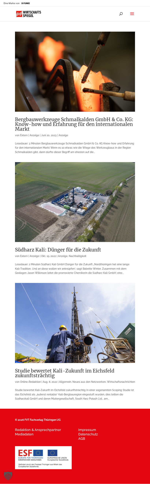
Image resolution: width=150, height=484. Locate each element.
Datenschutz (88, 434)
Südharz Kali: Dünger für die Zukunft (58, 250)
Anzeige (63, 135)
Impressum (87, 430)
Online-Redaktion (30, 381)
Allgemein (65, 381)
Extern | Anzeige (29, 135)
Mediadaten (24, 434)
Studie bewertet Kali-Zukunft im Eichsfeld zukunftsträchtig (64, 373)
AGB (81, 438)
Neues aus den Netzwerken (89, 381)
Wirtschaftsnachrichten (121, 381)
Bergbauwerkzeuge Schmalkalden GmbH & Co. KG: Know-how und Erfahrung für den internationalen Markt (74, 124)
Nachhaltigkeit (77, 256)
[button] (8, 476)
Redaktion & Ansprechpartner (38, 430)
